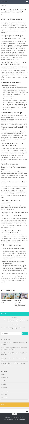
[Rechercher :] (11, 333)
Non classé (4, 394)
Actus (3, 374)
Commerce (4, 5)
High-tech (4, 387)
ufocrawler (4, 2)
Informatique (5, 391)
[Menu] (27, 2)
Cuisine (4, 381)
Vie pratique (5, 397)
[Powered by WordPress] (9, 419)
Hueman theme (22, 419)
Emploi (4, 384)
